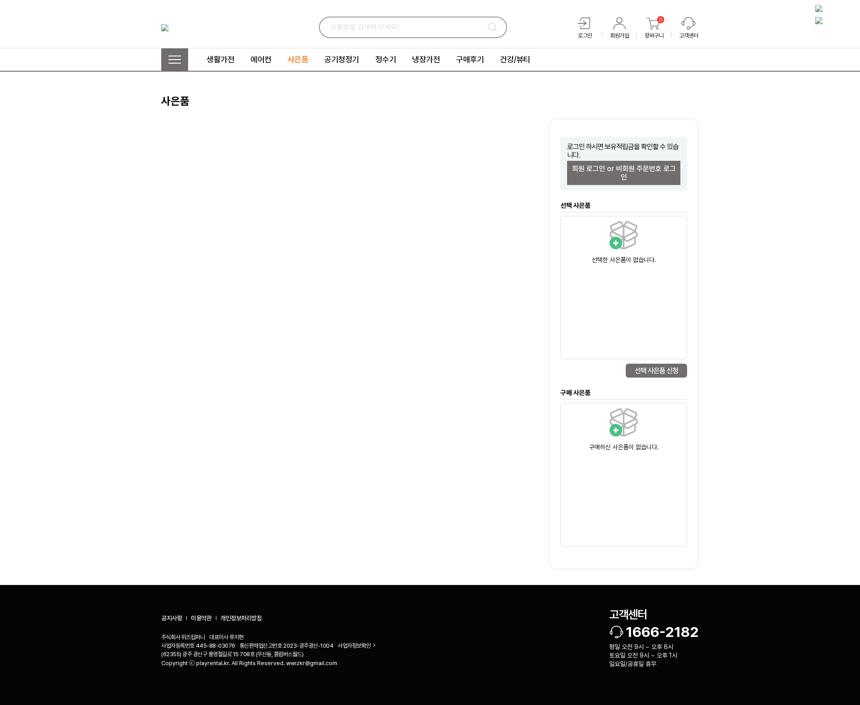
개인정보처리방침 (241, 618)
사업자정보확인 (354, 645)
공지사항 (171, 618)
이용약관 (201, 618)
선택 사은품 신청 (656, 370)
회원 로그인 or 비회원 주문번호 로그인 (624, 172)
